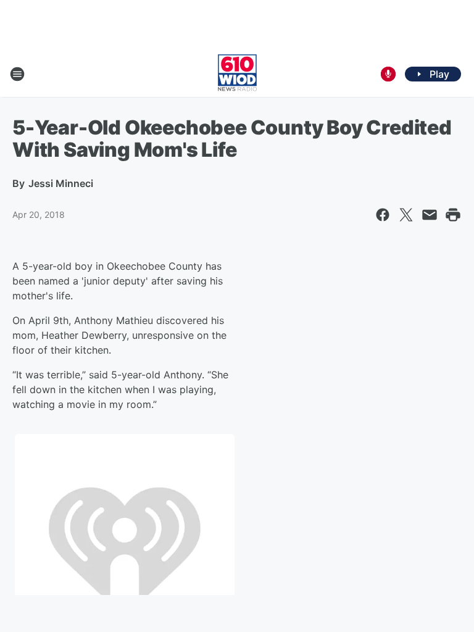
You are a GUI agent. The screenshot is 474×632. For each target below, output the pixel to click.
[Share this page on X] (406, 214)
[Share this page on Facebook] (382, 214)
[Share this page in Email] (429, 214)
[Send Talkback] (388, 74)
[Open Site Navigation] (17, 74)
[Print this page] (453, 214)
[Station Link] (237, 74)
